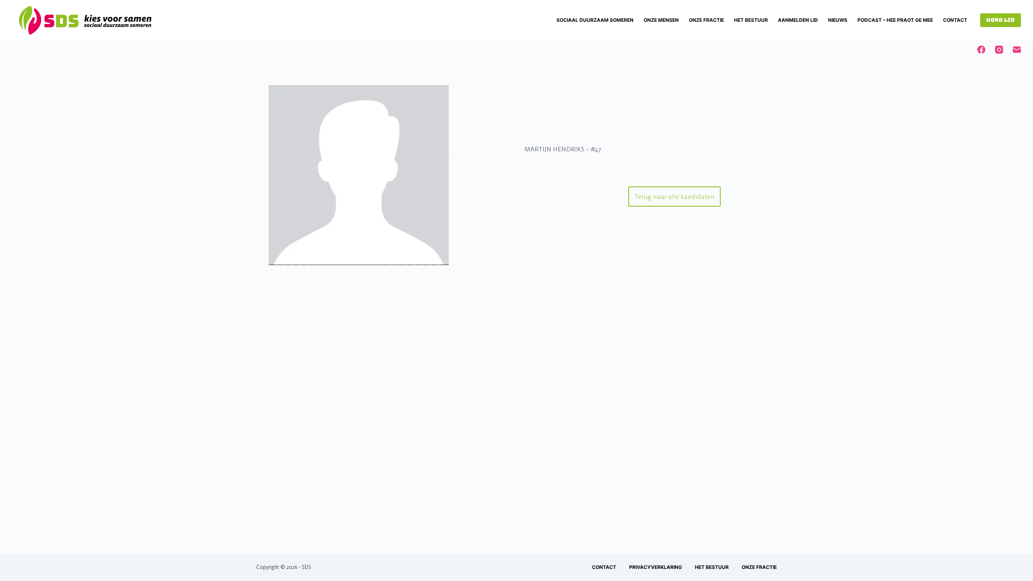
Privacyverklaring (655, 567)
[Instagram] (999, 50)
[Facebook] (981, 50)
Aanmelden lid (798, 20)
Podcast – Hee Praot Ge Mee (895, 20)
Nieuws (837, 20)
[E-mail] (1017, 50)
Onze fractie (706, 20)
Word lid (1000, 20)
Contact (955, 20)
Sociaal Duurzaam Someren (595, 20)
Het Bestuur (751, 20)
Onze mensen (661, 20)
